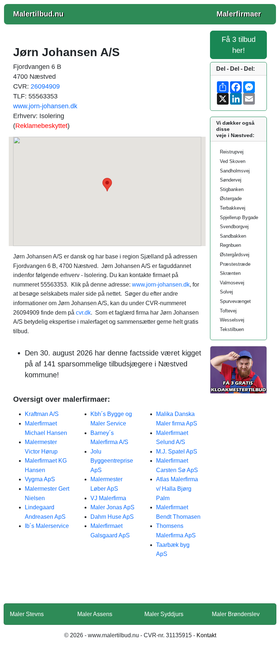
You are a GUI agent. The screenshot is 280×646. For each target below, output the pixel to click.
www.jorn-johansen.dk (45, 106)
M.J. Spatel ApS (176, 451)
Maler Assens (94, 614)
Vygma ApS (40, 479)
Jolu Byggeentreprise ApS (111, 460)
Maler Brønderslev (236, 614)
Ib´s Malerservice (47, 526)
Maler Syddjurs (163, 614)
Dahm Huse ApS (112, 517)
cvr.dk (83, 313)
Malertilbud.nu (38, 14)
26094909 (45, 86)
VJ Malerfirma (108, 498)
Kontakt (206, 635)
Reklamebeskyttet (41, 125)
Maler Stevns (27, 614)
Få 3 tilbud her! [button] (239, 44)
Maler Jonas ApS (112, 507)
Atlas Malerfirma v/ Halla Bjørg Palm (177, 488)
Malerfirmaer (239, 14)
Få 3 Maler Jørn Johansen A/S (107, 585)
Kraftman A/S (42, 414)
